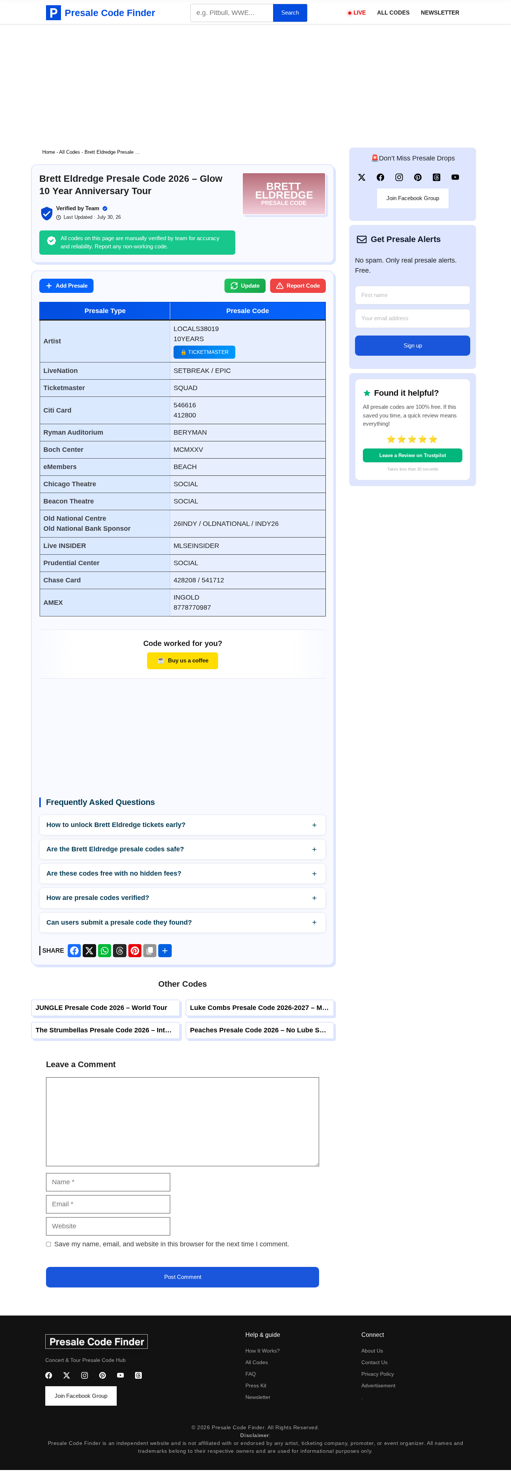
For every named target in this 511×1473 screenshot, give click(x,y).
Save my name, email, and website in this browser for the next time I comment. (171, 1244)
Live (360, 12)
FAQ (250, 1374)
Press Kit (255, 1385)
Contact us (374, 1362)
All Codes (393, 12)
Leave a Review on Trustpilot (412, 455)
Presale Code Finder (110, 12)
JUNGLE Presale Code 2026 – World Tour (101, 1007)
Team (92, 208)
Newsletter (440, 12)
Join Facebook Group (412, 198)
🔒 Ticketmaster (204, 352)
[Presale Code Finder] (53, 12)
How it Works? (262, 1351)
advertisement (378, 1385)
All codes (256, 1362)
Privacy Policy (377, 1374)
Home (48, 152)
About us (372, 1351)
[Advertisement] (255, 80)
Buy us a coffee (182, 660)
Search (290, 12)
